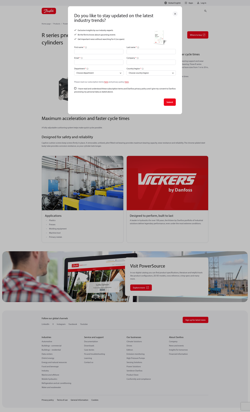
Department (80, 68)
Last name (132, 47)
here (106, 81)
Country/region (134, 68)
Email (77, 58)
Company (131, 58)
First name (79, 47)
